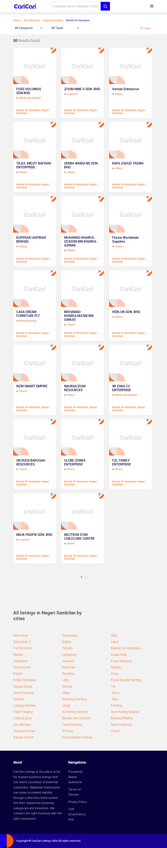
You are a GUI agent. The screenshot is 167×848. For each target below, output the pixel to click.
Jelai (114, 699)
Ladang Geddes (24, 705)
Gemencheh (22, 667)
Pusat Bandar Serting (126, 680)
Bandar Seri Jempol (76, 718)
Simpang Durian (24, 731)
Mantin (18, 655)
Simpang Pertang (74, 699)
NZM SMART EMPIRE (31, 386)
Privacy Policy (77, 802)
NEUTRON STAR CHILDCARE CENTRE (79, 537)
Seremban (20, 635)
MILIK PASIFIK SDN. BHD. (34, 535)
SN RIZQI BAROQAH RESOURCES (30, 462)
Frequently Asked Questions (75, 777)
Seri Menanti (22, 725)
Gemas (67, 686)
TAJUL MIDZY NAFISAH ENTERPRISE (33, 165)
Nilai (114, 635)
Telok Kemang (23, 693)
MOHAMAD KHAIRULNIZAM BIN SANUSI (78, 316)
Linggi (66, 705)
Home (16, 20)
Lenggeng (69, 655)
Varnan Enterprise (125, 89)
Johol (115, 693)
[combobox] (28, 28)
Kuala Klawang (121, 661)
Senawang (69, 635)
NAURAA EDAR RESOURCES (75, 388)
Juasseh (68, 661)
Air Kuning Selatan (75, 712)
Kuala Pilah (118, 655)
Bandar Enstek (23, 737)
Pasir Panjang (23, 712)
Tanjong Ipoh (22, 718)
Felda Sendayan (24, 680)
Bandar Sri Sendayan (28, 110)
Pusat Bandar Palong (77, 737)
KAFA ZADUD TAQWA (128, 163)
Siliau (65, 693)
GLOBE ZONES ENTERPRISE (75, 462)
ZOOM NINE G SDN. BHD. (82, 89)
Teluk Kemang (72, 725)
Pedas (17, 674)
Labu (65, 680)
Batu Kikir (68, 667)
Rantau (116, 667)
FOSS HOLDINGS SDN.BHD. (28, 91)
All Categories (32, 20)
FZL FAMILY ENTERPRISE (121, 462)
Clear (148, 28)
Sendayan (20, 661)
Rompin (18, 699)
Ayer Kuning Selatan (125, 712)
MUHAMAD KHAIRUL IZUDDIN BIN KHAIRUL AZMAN (80, 241)
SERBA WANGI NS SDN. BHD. (81, 165)
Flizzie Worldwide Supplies (125, 239)
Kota (114, 674)
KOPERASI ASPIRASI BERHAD (31, 239)
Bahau (66, 642)
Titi (113, 686)
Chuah (115, 731)
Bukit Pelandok (121, 725)
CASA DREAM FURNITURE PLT (28, 314)
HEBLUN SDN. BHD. (126, 312)
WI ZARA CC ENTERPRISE (121, 388)
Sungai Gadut (22, 686)
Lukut (115, 642)
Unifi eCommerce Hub (77, 814)
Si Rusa (67, 731)
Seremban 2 (22, 642)
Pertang (116, 705)
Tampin (67, 648)
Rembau (68, 674)
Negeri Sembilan (53, 20)
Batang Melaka (121, 718)
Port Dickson (22, 648)
